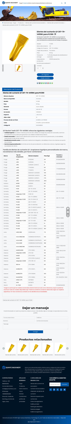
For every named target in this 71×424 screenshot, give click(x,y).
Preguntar (46, 75)
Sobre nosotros (23, 388)
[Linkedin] (54, 389)
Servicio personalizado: (43, 63)
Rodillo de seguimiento (37, 412)
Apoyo (21, 391)
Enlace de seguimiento (37, 401)
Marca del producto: (42, 46)
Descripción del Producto (12, 89)
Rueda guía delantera (36, 406)
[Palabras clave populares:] (62, 3)
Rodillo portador (35, 404)
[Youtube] (61, 389)
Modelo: (39, 44)
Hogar (21, 383)
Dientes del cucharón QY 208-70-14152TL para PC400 (35, 355)
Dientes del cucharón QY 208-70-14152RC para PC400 (47, 355)
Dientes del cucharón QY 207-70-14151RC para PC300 (17, 300)
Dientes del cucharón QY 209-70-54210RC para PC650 (10, 355)
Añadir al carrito (45, 78)
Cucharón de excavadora (37, 388)
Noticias (21, 394)
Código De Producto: (42, 48)
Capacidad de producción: (41, 60)
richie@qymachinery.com (9, 389)
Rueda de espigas (35, 409)
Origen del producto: (42, 50)
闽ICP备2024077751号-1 (34, 422)
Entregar (35, 332)
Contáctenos (22, 396)
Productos (22, 386)
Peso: (38, 53)
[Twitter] (57, 389)
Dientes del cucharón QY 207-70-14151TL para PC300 (60, 355)
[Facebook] (50, 389)
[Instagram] (64, 389)
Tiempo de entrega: (40, 56)
